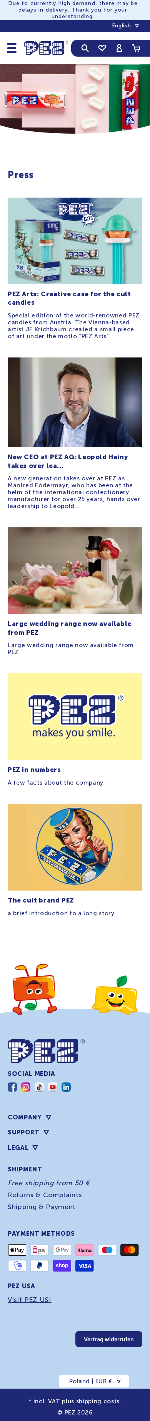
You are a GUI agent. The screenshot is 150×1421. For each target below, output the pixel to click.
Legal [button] (18, 1147)
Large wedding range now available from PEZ (70, 628)
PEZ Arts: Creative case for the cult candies (69, 298)
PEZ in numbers (34, 769)
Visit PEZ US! (30, 1299)
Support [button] (24, 1132)
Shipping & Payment (42, 1207)
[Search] (85, 48)
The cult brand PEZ (41, 900)
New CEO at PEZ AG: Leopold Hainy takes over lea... (68, 461)
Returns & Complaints (45, 1195)
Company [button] (25, 1117)
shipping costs (98, 1401)
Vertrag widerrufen (109, 1339)
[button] (12, 48)
